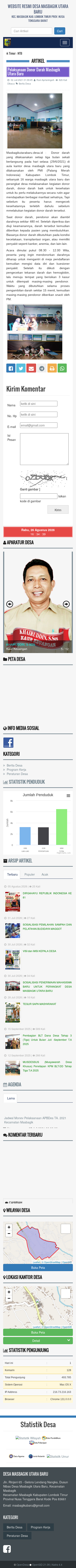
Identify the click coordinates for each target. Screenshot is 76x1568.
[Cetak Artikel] (52, 367)
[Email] (31, 367)
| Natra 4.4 (56, 1564)
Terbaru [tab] (12, 874)
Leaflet (36, 1262)
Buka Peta (38, 1267)
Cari (59, 31)
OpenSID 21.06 (41, 1564)
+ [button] (9, 1227)
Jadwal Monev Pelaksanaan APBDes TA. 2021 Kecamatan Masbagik (35, 1114)
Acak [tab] (45, 874)
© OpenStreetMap (51, 1262)
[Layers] (65, 1228)
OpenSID (67, 1262)
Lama (11, 1098)
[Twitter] (21, 367)
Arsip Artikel (20, 860)
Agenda (14, 1084)
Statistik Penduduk (26, 782)
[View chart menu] (68, 795)
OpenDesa (22, 1564)
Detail (36, 1340)
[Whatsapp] (62, 367)
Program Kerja (16, 769)
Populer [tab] (29, 874)
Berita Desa (25, 83)
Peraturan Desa (17, 774)
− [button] (9, 1233)
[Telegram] (42, 367)
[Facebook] (10, 367)
